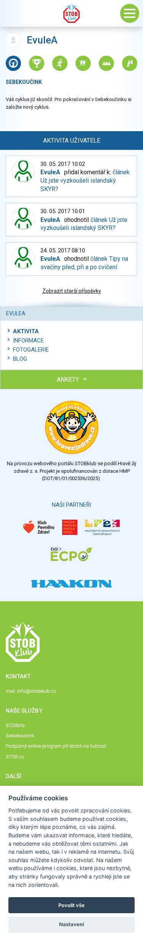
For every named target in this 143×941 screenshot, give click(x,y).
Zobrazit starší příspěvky (71, 291)
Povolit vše (71, 905)
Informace (28, 340)
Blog (20, 358)
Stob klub (72, 13)
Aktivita (26, 331)
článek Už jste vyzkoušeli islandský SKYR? (85, 180)
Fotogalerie (31, 349)
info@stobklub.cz (36, 691)
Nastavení (71, 924)
